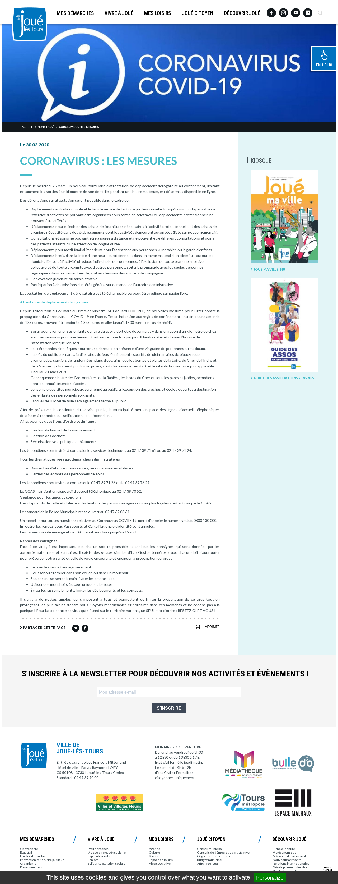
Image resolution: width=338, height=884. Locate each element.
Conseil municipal (210, 849)
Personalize (269, 878)
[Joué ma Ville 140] (284, 217)
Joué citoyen (197, 13)
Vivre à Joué (119, 13)
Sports (153, 856)
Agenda (154, 849)
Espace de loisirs (161, 860)
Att (23, 302)
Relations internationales (291, 863)
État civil (26, 852)
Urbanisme (28, 863)
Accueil (27, 126)
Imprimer (212, 627)
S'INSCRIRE (169, 708)
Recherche (320, 10)
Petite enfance (98, 849)
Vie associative (160, 863)
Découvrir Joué (242, 13)
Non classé (46, 126)
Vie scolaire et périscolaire (107, 852)
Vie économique (284, 852)
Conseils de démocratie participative (223, 852)
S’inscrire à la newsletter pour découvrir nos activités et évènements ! (165, 674)
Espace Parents (99, 856)
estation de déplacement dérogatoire (57, 302)
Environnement (31, 867)
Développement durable (290, 867)
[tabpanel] (169, 72)
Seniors (93, 860)
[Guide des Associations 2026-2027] (284, 325)
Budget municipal (209, 860)
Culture (154, 852)
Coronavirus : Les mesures (79, 126)
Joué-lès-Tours (29, 23)
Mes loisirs (157, 13)
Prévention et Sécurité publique (42, 860)
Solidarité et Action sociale (106, 863)
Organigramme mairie (213, 856)
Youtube (295, 10)
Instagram (283, 10)
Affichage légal (208, 863)
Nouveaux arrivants (287, 860)
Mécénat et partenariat (289, 856)
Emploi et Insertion (33, 856)
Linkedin (307, 10)
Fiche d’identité (284, 849)
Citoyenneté (29, 849)
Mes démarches (75, 13)
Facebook (271, 10)
